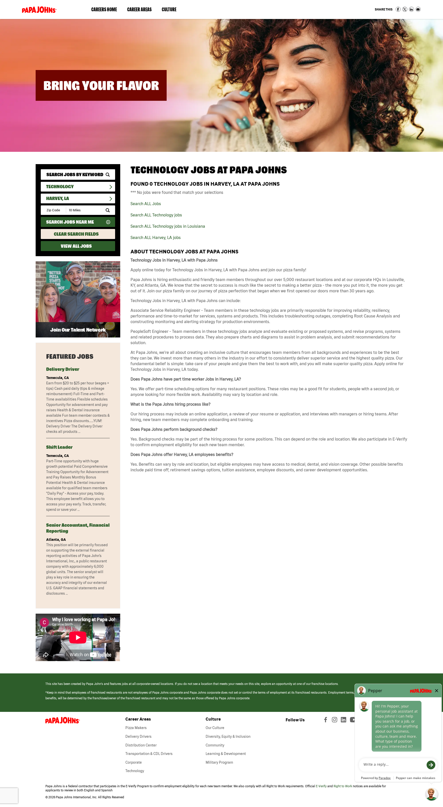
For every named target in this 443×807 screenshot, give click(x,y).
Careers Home (104, 9)
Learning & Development (226, 754)
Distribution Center (141, 745)
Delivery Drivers (138, 736)
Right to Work (343, 786)
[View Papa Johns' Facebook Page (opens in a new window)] (326, 721)
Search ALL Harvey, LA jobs (155, 237)
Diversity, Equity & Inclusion (228, 736)
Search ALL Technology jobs (156, 215)
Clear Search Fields (76, 234)
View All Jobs (76, 246)
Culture (172, 10)
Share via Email (418, 9)
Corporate (133, 762)
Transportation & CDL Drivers (149, 754)
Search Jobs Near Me (70, 222)
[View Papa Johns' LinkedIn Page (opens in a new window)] (345, 721)
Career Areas (142, 10)
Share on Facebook (398, 9)
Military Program (219, 762)
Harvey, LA (57, 198)
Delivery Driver (62, 369)
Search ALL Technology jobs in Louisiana (167, 226)
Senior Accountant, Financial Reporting (78, 528)
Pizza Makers (136, 728)
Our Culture (215, 728)
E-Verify (321, 786)
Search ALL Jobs (145, 203)
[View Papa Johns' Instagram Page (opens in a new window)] (335, 721)
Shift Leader (59, 447)
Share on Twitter (404, 9)
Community (215, 745)
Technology (60, 186)
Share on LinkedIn (411, 9)
